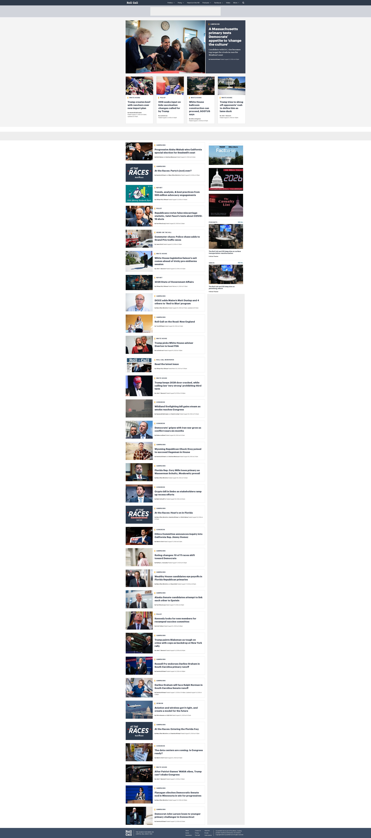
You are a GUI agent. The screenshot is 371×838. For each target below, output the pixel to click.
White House (134, 97)
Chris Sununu (160, 715)
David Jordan (175, 414)
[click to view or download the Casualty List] (226, 205)
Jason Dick (159, 244)
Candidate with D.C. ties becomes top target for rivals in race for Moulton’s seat (225, 52)
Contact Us (198, 830)
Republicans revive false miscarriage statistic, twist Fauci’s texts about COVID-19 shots (179, 216)
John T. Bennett (226, 115)
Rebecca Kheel (160, 435)
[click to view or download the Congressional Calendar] (226, 179)
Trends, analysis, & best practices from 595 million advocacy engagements (177, 193)
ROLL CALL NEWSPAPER (165, 359)
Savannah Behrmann (135, 112)
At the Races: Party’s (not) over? (173, 171)
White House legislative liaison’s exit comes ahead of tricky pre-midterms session (176, 261)
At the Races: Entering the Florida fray (177, 729)
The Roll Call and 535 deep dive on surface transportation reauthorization (225, 252)
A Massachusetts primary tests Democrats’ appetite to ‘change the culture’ (225, 36)
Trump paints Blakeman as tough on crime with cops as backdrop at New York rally (178, 643)
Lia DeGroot (163, 115)
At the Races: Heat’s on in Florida (174, 513)
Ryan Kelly (174, 584)
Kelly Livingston (196, 118)
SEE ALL (240, 222)
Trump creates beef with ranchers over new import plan (139, 105)
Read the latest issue (167, 364)
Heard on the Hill (163, 232)
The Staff (197, 835)
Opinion (159, 703)
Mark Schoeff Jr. (161, 499)
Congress (160, 402)
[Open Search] (243, 3)
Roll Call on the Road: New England (175, 322)
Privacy (197, 833)
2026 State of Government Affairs (174, 282)
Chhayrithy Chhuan (162, 199)
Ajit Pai (169, 715)
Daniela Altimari (215, 59)
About (187, 830)
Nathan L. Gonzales (162, 562)
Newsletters (189, 835)
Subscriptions (208, 835)
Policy (163, 97)
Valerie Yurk (160, 541)
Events (187, 833)
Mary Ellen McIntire (175, 175)
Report (159, 187)
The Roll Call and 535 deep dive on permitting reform (222, 287)
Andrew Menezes (171, 157)
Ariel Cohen (160, 626)
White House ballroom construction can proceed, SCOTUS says (199, 108)
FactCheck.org (160, 223)
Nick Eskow (159, 157)
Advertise (207, 830)
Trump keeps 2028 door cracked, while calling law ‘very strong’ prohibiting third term (178, 385)
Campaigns (215, 24)
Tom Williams (160, 326)
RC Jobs (206, 833)
